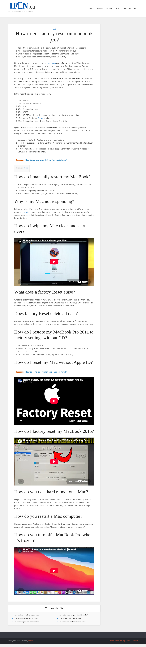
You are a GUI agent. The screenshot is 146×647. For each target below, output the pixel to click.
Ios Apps (109, 8)
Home (112, 641)
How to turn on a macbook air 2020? (26, 618)
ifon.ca (30, 641)
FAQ (54, 29)
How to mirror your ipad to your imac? (26, 615)
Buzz (118, 8)
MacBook (52, 63)
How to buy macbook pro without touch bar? (73, 615)
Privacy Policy (125, 641)
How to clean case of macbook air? (70, 618)
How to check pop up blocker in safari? (26, 622)
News (91, 8)
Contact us (134, 641)
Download (127, 8)
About (117, 641)
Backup (41, 118)
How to (100, 8)
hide (26, 168)
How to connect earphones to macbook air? (73, 622)
